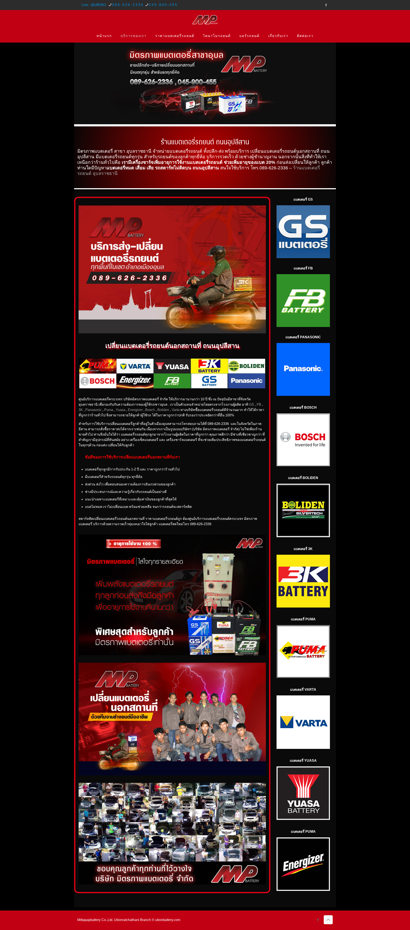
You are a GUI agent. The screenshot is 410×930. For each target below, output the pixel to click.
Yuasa (120, 410)
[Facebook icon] (326, 5)
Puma (108, 410)
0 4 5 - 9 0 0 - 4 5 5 (163, 5)
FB (259, 404)
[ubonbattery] (205, 19)
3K (81, 410)
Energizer (135, 410)
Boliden (163, 410)
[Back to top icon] (328, 919)
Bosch (150, 410)
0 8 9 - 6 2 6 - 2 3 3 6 (127, 5)
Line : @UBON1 (94, 5)
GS (251, 404)
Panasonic (93, 410)
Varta (176, 410)
